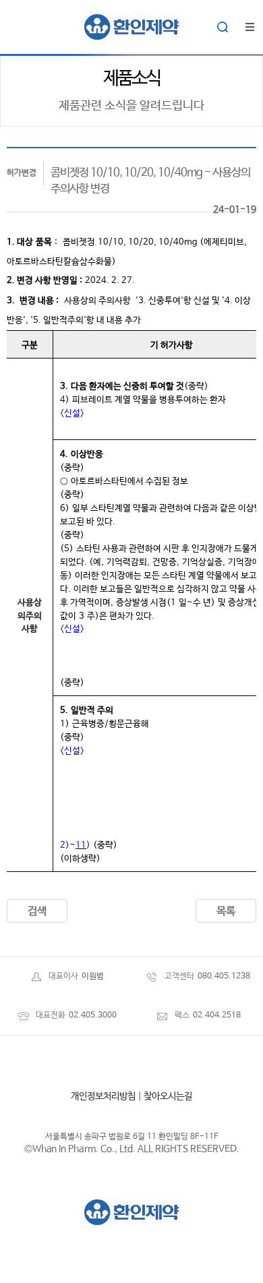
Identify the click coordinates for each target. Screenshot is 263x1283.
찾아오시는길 (168, 1096)
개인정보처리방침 (103, 1096)
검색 (37, 911)
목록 (225, 911)
